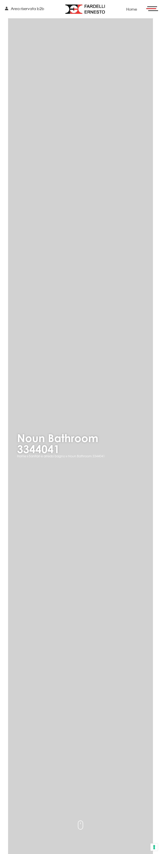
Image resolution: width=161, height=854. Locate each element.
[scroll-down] (80, 824)
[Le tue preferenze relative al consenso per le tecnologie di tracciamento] (154, 847)
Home (21, 456)
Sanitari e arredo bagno (47, 456)
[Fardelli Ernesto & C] (85, 9)
